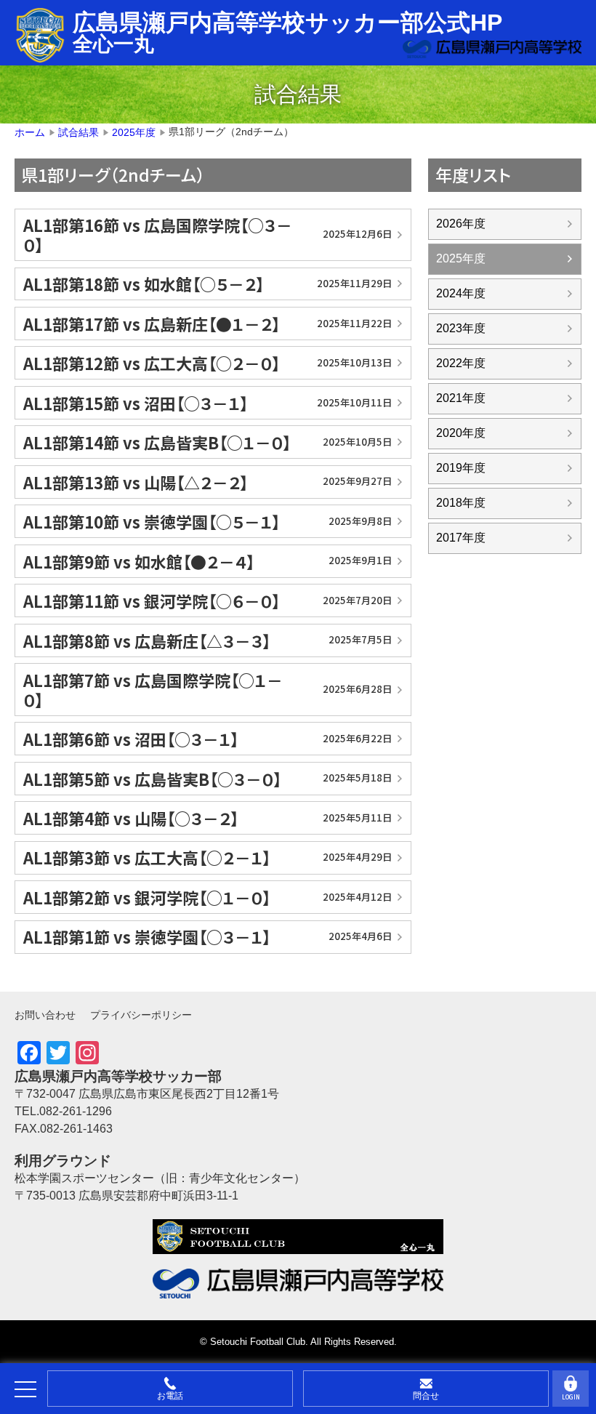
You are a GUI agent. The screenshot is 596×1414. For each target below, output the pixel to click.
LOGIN (571, 1397)
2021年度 (461, 398)
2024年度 (461, 293)
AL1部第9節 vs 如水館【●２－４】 (207, 561)
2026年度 (461, 223)
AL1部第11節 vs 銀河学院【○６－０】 (207, 600)
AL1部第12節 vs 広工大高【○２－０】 (207, 362)
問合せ (426, 1396)
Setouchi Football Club (257, 1341)
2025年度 (461, 258)
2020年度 (461, 433)
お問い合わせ (45, 1015)
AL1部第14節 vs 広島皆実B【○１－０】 (207, 442)
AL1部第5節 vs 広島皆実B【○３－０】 (207, 778)
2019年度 (461, 468)
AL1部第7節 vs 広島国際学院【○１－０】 (207, 689)
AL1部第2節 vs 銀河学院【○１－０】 (207, 897)
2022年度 (461, 363)
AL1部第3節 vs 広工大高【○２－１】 (207, 857)
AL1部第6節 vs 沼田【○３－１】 (207, 738)
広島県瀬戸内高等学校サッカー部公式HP (287, 22)
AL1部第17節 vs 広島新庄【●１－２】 (207, 323)
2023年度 (461, 328)
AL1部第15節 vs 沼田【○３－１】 (207, 402)
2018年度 (461, 503)
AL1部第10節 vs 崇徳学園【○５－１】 (207, 521)
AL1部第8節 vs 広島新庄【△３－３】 (207, 640)
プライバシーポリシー (141, 1015)
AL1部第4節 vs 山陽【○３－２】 (207, 817)
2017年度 (461, 537)
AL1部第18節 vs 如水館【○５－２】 (207, 283)
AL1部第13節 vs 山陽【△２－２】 (207, 482)
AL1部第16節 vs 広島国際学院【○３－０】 (207, 234)
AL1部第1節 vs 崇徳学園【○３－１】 (207, 936)
